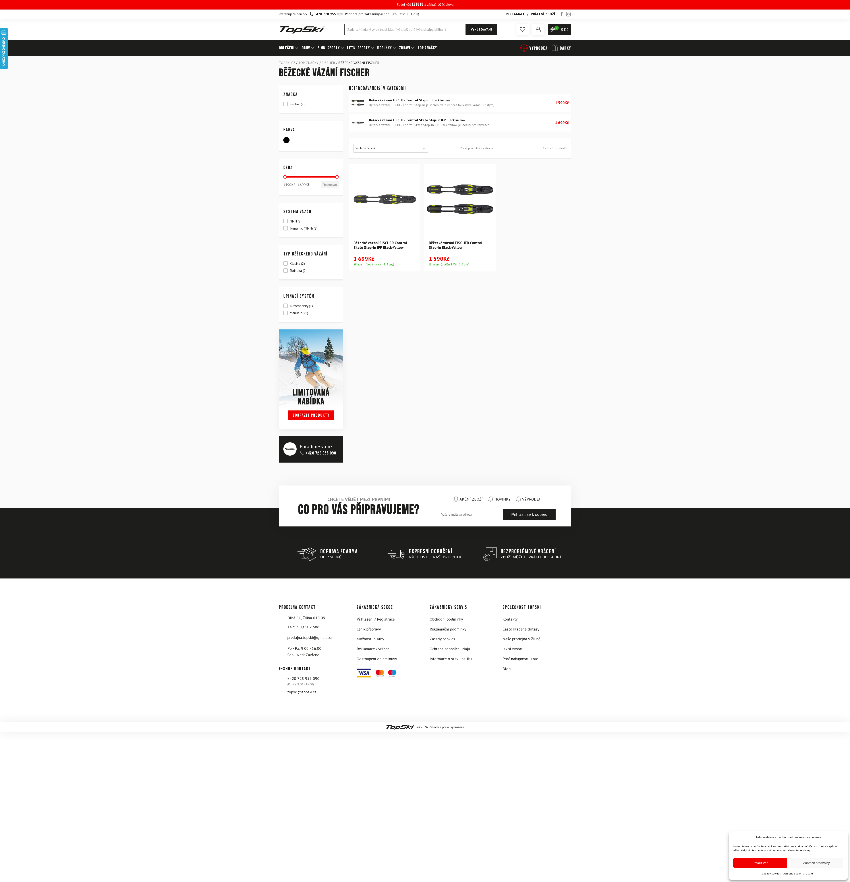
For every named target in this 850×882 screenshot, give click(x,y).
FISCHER (328, 62)
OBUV (306, 48)
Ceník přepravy (369, 629)
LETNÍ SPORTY (358, 48)
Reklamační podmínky (448, 629)
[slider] (285, 177)
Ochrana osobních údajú (798, 873)
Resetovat (330, 184)
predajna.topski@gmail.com (310, 637)
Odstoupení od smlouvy (377, 658)
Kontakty (510, 619)
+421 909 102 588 (303, 626)
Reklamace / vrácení (373, 648)
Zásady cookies (771, 873)
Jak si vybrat (512, 648)
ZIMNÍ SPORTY (328, 48)
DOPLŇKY (384, 48)
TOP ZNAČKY (427, 48)
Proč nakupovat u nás (520, 658)
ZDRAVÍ (404, 48)
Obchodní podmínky (446, 619)
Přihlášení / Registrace (376, 619)
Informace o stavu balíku (451, 658)
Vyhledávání (481, 29)
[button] (522, 29)
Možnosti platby (370, 638)
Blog (506, 668)
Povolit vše (760, 863)
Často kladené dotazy (520, 629)
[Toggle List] (424, 148)
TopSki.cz (287, 62)
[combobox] (386, 148)
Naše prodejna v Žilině (521, 638)
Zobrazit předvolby (816, 863)
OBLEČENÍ (286, 48)
